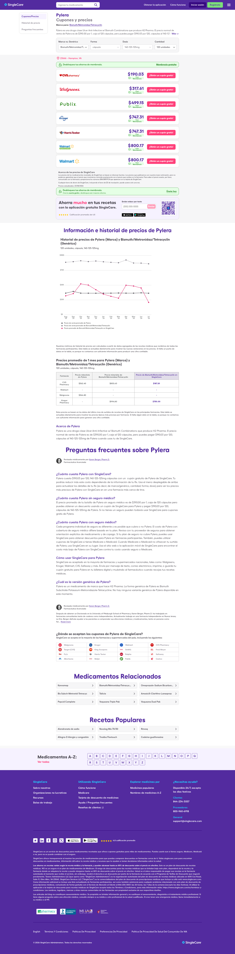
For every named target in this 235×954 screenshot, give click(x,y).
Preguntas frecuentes (32, 29)
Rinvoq (144, 729)
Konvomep (63, 685)
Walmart (129, 645)
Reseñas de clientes (89, 807)
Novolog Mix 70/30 (108, 729)
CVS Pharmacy (162, 645)
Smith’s (128, 650)
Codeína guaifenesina (152, 737)
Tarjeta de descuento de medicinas (98, 797)
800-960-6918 (181, 811)
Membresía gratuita (166, 64)
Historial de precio (31, 23)
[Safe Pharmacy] (46, 911)
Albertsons (68, 659)
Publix (127, 659)
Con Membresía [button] (137, 78)
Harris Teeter (100, 654)
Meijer (97, 659)
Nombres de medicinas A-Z (145, 792)
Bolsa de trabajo (42, 802)
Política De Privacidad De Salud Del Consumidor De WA (159, 931)
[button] (69, 58)
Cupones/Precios (30, 16)
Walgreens (68, 645)
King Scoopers (101, 650)
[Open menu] (229, 5)
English (36, 931)
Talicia (102, 693)
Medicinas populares (142, 787)
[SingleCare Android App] (90, 840)
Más (174, 33)
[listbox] (73, 45)
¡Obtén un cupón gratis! (161, 75)
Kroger (98, 645)
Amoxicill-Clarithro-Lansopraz (156, 693)
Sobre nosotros (41, 787)
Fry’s (66, 654)
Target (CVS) (69, 650)
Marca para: (62, 25)
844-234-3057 (181, 801)
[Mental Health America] (86, 911)
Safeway (160, 654)
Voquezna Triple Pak (109, 701)
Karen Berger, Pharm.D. (99, 459)
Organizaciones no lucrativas (50, 792)
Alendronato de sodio (68, 729)
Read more (66, 622)
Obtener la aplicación (155, 5)
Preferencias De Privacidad (113, 931)
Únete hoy (171, 191)
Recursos (38, 797)
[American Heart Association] (103, 911)
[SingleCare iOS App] (73, 840)
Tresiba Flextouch (108, 737)
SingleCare (45, 942)
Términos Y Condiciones (56, 931)
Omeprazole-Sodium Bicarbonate (157, 685)
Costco (159, 659)
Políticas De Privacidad (84, 931)
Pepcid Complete (66, 701)
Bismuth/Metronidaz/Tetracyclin (85, 25)
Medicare (83, 792)
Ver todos (43, 761)
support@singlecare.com (187, 821)
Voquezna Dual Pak (150, 701)
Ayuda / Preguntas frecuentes (95, 802)
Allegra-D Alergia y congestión (73, 737)
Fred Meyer (161, 650)
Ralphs (128, 654)
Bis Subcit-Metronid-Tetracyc (72, 693)
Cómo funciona (178, 5)
